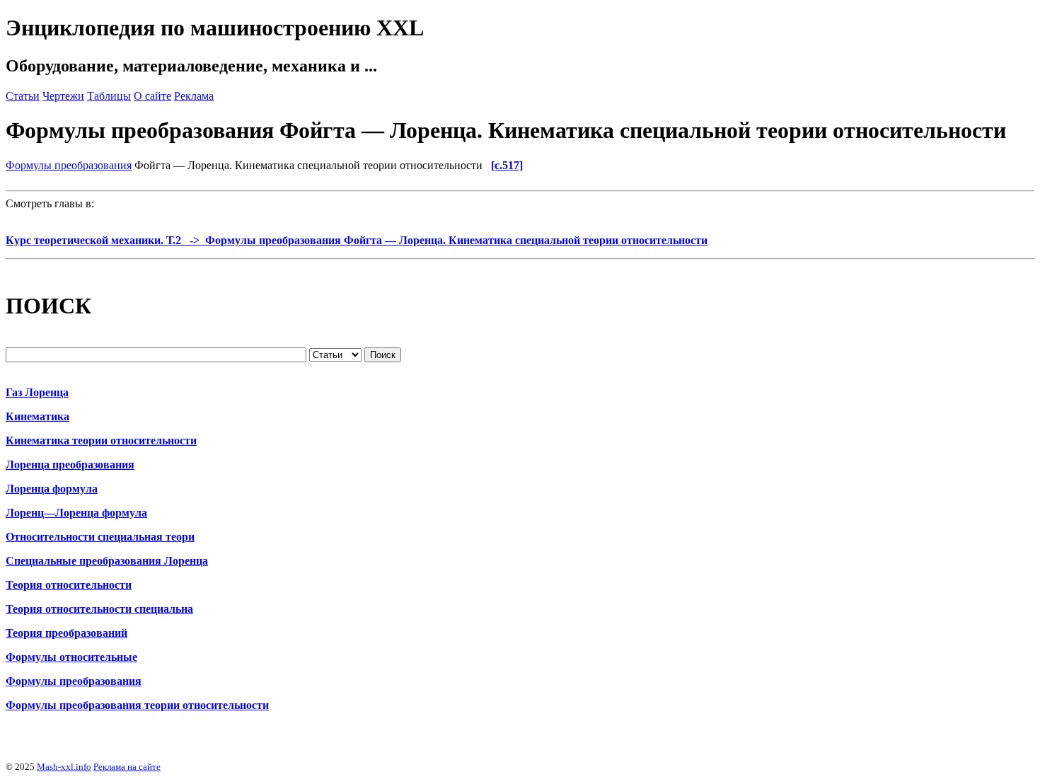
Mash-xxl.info (64, 766)
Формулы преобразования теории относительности (137, 705)
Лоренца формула (52, 489)
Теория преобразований (66, 633)
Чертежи (63, 96)
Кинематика (37, 416)
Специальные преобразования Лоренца (107, 561)
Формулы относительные (71, 657)
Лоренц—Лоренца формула (76, 513)
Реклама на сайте (127, 766)
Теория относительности (69, 585)
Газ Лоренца (37, 392)
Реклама (194, 96)
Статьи (23, 96)
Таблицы (109, 96)
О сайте (152, 96)
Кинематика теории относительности (101, 440)
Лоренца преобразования (70, 465)
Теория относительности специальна (99, 609)
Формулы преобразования (69, 165)
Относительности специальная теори (100, 537)
